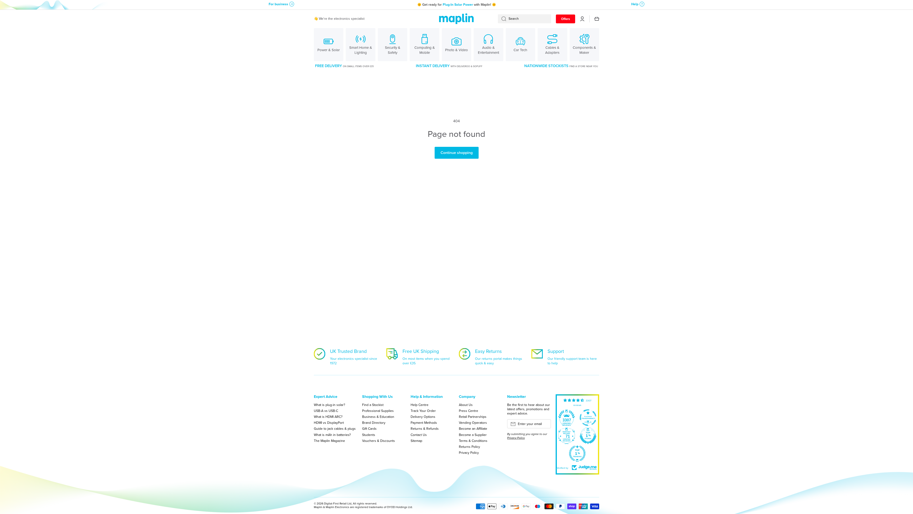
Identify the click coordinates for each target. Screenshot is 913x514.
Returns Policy (469, 446)
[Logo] (456, 19)
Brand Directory (373, 422)
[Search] (502, 18)
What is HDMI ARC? (328, 416)
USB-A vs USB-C (326, 410)
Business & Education (378, 416)
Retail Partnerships (472, 416)
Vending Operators (473, 422)
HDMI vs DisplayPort (329, 422)
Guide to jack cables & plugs (335, 428)
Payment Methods (424, 422)
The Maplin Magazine (329, 440)
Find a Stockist (373, 404)
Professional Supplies (378, 410)
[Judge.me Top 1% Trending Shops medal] (577, 453)
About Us (466, 404)
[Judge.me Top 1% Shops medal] (588, 435)
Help (634, 4)
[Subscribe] (545, 425)
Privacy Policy (469, 452)
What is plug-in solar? (329, 404)
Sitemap (416, 440)
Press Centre (468, 410)
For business (278, 4)
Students (368, 434)
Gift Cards (369, 428)
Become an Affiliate (473, 428)
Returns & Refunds (425, 428)
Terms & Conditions (473, 440)
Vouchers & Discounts (378, 440)
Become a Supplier (473, 434)
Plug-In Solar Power (458, 4)
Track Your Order (423, 410)
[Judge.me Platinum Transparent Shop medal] (588, 417)
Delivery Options (423, 416)
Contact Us (419, 434)
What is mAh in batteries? (332, 434)
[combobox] (524, 18)
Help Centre (419, 404)
